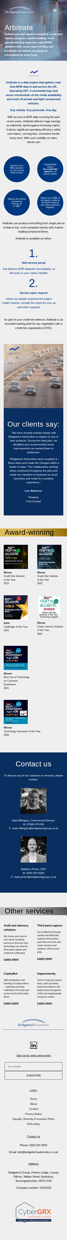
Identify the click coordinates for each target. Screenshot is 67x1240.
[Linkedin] (33, 1045)
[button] (55, 10)
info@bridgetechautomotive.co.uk (37, 1152)
